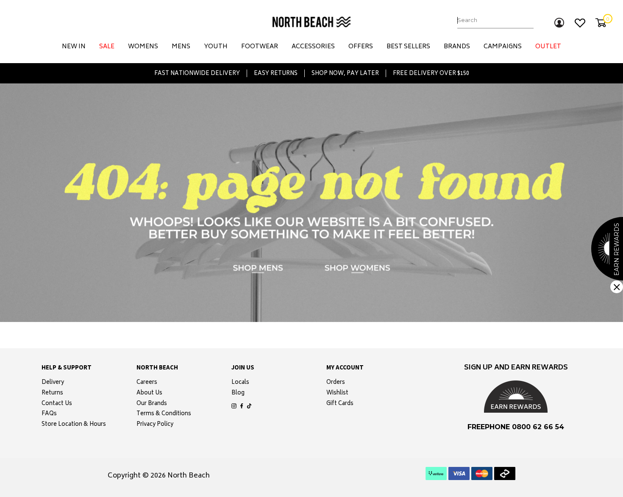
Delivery (53, 383)
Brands (457, 47)
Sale (106, 47)
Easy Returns (276, 73)
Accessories (313, 47)
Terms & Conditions (163, 414)
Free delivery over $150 (431, 73)
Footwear (259, 47)
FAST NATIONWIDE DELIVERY (197, 73)
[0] (600, 22)
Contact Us (57, 404)
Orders (335, 383)
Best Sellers (408, 47)
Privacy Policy (154, 425)
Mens (181, 47)
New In (74, 47)
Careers (146, 383)
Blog (238, 393)
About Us (149, 393)
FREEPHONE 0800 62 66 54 (515, 427)
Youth (216, 47)
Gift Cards (339, 404)
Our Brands (151, 404)
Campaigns (503, 47)
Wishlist (337, 393)
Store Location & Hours (74, 425)
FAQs (49, 414)
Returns (52, 393)
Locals (240, 383)
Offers (360, 47)
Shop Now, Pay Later (345, 73)
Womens (143, 47)
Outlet (548, 47)
